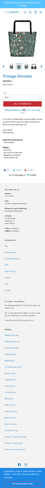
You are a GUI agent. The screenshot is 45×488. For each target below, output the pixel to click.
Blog (6, 284)
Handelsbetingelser (12, 258)
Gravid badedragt (12, 348)
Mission (8, 277)
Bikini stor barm (11, 424)
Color (5, 93)
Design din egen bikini (14, 443)
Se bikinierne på (11, 430)
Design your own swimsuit (15, 449)
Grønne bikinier (11, 411)
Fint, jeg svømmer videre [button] (22, 484)
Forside (8, 290)
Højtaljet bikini (10, 379)
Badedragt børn (11, 354)
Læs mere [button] (8, 477)
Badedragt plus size (12, 341)
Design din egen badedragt (16, 436)
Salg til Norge (10, 271)
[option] (11, 66)
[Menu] (40, 12)
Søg (6, 246)
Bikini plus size (10, 417)
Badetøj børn (10, 360)
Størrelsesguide (11, 252)
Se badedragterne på (13, 367)
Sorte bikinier (10, 386)
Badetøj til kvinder (12, 335)
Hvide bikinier (10, 392)
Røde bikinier (10, 405)
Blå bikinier (9, 398)
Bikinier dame (10, 373)
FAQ (6, 265)
